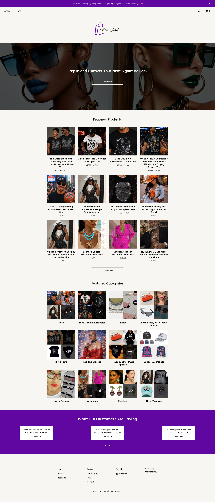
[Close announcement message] (209, 3)
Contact (90, 482)
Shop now (107, 81)
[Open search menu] (199, 11)
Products (62, 478)
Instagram (123, 474)
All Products (107, 270)
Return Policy (92, 474)
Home (60, 474)
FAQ (89, 478)
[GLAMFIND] (107, 29)
